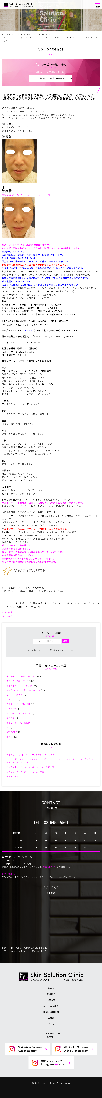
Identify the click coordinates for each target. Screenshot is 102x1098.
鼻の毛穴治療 (12, 776)
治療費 (51, 1018)
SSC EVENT (12, 732)
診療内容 (50, 1000)
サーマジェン (12, 699)
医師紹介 (50, 994)
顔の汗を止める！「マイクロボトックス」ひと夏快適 (30, 767)
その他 (9, 736)
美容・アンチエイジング (17, 681)
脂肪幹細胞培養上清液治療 (18, 713)
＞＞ (33, 387)
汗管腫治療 (11, 708)
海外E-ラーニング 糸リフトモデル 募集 (25, 771)
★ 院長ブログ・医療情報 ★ (31, 603)
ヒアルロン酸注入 (14, 694)
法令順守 (51, 1036)
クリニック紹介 (51, 1006)
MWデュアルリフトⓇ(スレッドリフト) (67, 603)
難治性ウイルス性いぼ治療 (18, 722)
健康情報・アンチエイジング (19, 685)
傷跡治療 (10, 718)
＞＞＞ (72, 336)
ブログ (51, 1024)
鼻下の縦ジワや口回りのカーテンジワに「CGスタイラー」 (33, 754)
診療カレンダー (50, 867)
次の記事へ (7, 615)
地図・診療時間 (51, 1012)
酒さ (9, 727)
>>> (56, 450)
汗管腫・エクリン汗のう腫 (18, 704)
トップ (51, 988)
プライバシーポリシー (51, 1033)
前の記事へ (9, 612)
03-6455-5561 (56, 822)
